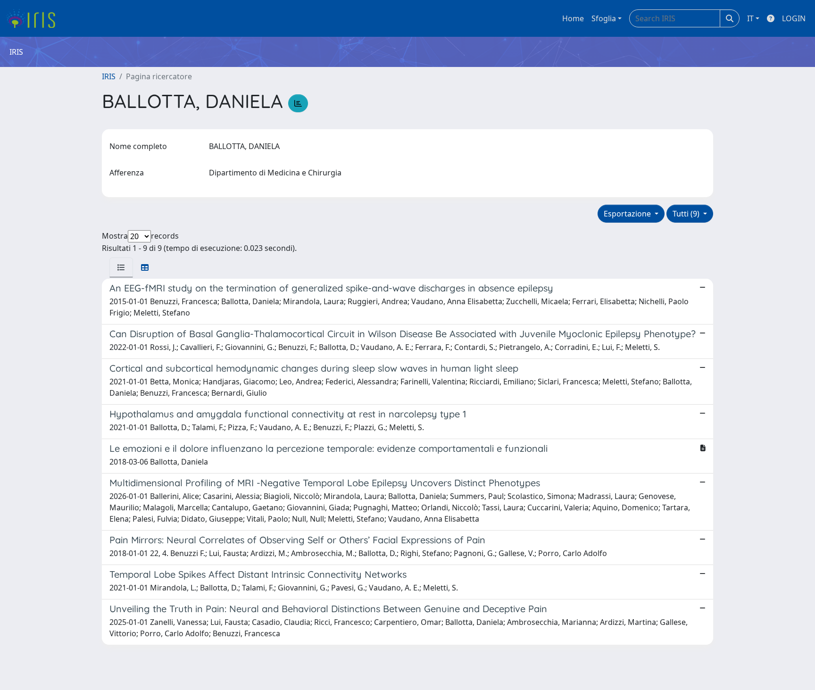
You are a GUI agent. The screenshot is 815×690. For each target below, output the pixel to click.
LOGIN (794, 18)
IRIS (109, 76)
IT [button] (750, 18)
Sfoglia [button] (603, 18)
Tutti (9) (687, 213)
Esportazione (628, 213)
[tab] (121, 267)
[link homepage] (34, 18)
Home (573, 18)
